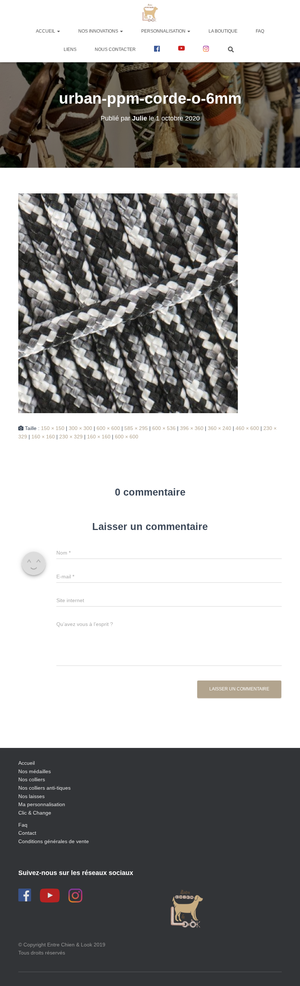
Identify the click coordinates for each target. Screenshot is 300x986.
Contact (27, 833)
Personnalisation (164, 31)
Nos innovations (98, 31)
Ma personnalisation (41, 804)
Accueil (46, 31)
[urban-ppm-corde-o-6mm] (128, 303)
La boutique (223, 31)
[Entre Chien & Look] (150, 13)
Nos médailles (34, 771)
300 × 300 (80, 428)
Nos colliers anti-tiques (44, 788)
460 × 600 (247, 428)
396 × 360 (191, 428)
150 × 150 (52, 428)
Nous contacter (115, 49)
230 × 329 (71, 437)
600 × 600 (108, 428)
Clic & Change (34, 813)
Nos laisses (31, 796)
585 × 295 (136, 428)
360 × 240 (219, 428)
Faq (22, 825)
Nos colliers (31, 779)
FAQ (260, 31)
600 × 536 (164, 428)
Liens (70, 49)
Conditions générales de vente (53, 841)
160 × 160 (43, 437)
